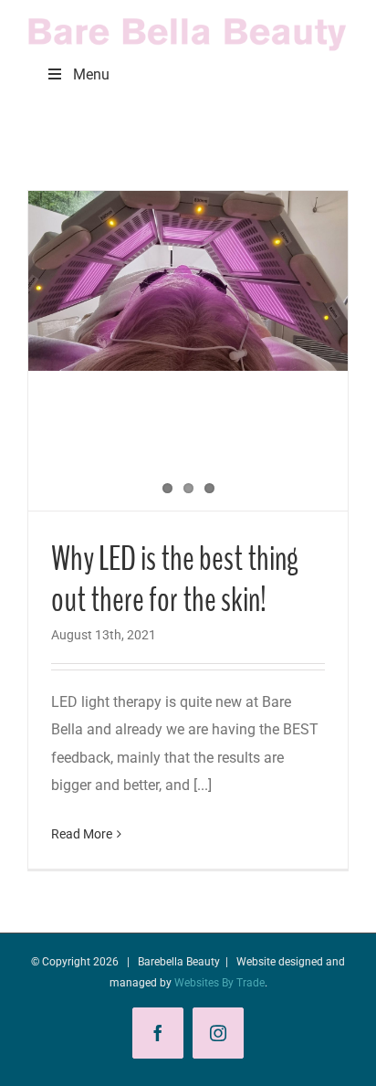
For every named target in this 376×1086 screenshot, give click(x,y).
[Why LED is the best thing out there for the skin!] (188, 281)
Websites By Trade (219, 982)
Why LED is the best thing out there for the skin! (174, 579)
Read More (81, 834)
